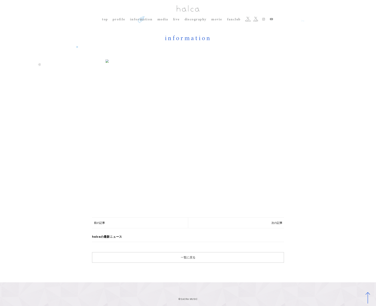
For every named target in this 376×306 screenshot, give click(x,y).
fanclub (234, 19)
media (162, 19)
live (176, 19)
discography (195, 19)
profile (119, 19)
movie (216, 19)
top (105, 19)
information (141, 19)
